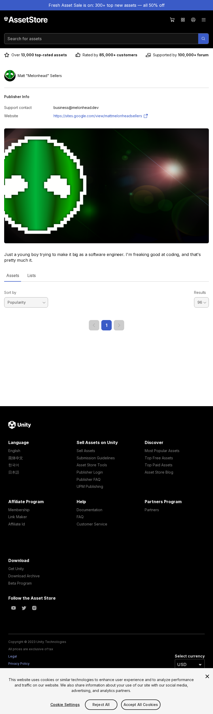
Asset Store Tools (92, 465)
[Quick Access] (183, 20)
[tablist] (106, 275)
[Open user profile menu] (193, 20)
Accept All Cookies (141, 704)
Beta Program (20, 583)
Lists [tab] (31, 275)
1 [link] (106, 325)
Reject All (101, 704)
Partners (152, 510)
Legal (12, 656)
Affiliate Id (16, 524)
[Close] (207, 676)
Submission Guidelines (96, 458)
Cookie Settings (65, 704)
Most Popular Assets (162, 450)
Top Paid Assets (158, 465)
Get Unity (16, 568)
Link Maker (17, 517)
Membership (19, 510)
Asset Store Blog (159, 472)
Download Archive (24, 576)
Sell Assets (86, 450)
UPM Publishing (90, 486)
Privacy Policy (19, 664)
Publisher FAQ (89, 479)
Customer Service (92, 524)
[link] (94, 325)
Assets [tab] (12, 275)
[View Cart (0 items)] (172, 20)
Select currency (190, 656)
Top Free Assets (159, 458)
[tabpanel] (106, 306)
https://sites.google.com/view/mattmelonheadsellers (98, 116)
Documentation (89, 510)
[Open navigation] (203, 20)
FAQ (80, 517)
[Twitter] (24, 608)
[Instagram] (34, 608)
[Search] (203, 38)
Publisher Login (90, 472)
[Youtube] (13, 608)
